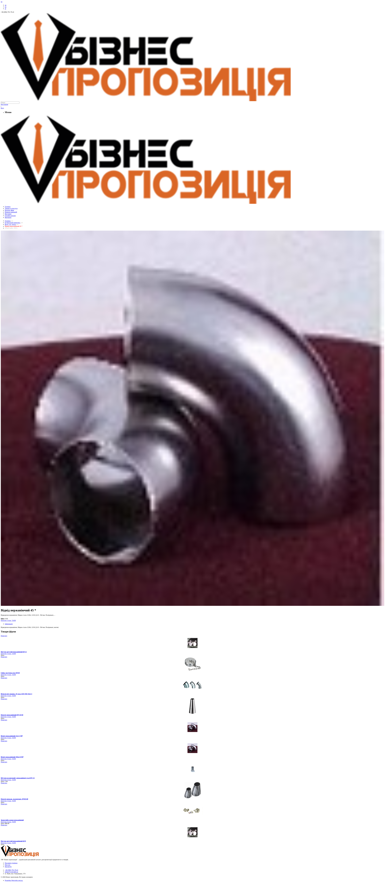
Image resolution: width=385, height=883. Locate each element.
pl (5, 9)
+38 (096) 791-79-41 (11, 870)
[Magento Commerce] (192, 203)
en (5, 7)
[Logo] (26, 856)
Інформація (9, 624)
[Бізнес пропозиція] (192, 100)
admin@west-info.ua (11, 872)
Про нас (7, 865)
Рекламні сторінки (11, 863)
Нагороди (8, 866)
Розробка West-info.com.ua (14, 880)
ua (5, 5)
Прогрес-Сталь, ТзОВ (8, 620)
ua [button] (1, 2)
